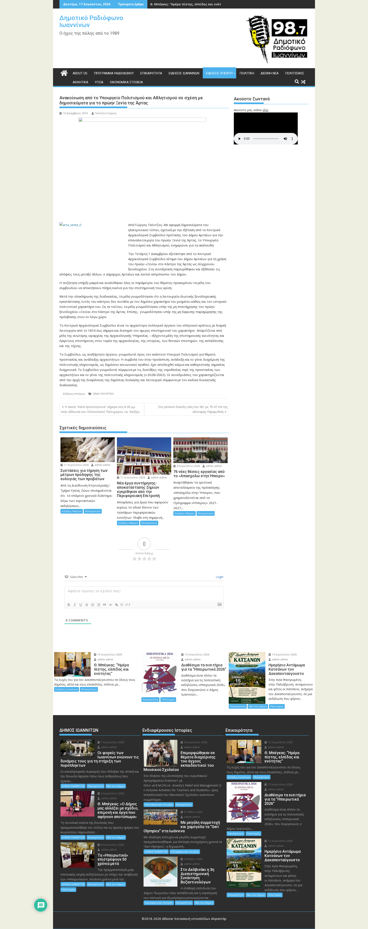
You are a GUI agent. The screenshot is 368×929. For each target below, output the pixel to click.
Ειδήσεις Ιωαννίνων (184, 73)
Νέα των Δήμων (258, 706)
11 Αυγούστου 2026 (76, 465)
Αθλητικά (80, 82)
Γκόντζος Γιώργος (106, 113)
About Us (80, 73)
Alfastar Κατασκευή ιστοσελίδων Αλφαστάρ (194, 918)
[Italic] (75, 604)
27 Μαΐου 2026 (192, 812)
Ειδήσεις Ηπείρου (219, 73)
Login (219, 577)
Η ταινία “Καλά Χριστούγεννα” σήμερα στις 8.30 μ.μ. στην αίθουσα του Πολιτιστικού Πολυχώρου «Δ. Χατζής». (100, 409)
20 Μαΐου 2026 (192, 859)
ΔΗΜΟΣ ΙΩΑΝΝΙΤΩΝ (73, 786)
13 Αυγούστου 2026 (196, 654)
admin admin (102, 465)
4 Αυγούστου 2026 (188, 466)
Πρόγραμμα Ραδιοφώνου (114, 73)
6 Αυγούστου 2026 (112, 793)
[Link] (116, 604)
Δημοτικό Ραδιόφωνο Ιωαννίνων (91, 21)
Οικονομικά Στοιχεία (126, 82)
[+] (128, 604)
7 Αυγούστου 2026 (112, 742)
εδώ (265, 110)
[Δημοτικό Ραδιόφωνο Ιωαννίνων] (63, 72)
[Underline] (81, 604)
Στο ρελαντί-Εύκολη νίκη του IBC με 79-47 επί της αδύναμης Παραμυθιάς (192, 409)
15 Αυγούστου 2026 (109, 654)
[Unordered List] (99, 604)
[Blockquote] (105, 604)
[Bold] (69, 604)
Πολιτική (247, 73)
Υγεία (99, 82)
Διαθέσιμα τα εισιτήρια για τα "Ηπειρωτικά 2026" (189, 4)
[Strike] (87, 604)
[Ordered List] (93, 604)
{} (122, 604)
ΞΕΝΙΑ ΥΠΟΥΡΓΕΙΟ (103, 394)
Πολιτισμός (294, 73)
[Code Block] (111, 604)
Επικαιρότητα (151, 73)
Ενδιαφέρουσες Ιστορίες (159, 804)
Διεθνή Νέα (270, 73)
